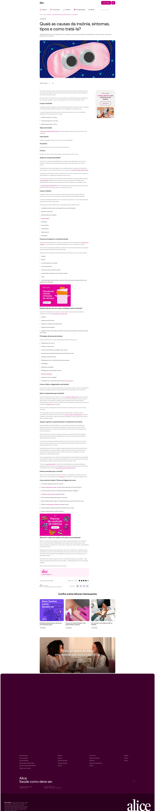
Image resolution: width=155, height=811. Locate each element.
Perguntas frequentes (62, 763)
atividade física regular (50, 487)
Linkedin (126, 758)
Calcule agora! (105, 103)
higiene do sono (50, 404)
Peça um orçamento (77, 659)
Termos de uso (92, 755)
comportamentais (44, 180)
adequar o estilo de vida (72, 397)
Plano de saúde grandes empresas (26, 763)
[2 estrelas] (81, 580)
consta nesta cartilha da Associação (79, 170)
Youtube (126, 760)
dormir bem (69, 380)
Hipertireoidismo (45, 218)
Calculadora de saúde (62, 760)
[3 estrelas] (84, 580)
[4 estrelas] (86, 580)
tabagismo (62, 476)
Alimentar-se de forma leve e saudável (50, 494)
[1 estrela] (79, 580)
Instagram (126, 755)
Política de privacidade (94, 758)
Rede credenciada (23, 755)
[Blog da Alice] (42, 3)
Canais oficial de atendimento (95, 763)
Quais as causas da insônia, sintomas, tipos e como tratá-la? (65, 14)
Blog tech (60, 758)
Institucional (91, 760)
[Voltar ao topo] (134, 781)
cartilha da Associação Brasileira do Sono (66, 467)
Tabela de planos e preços (25, 768)
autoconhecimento (50, 464)
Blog (44, 14)
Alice (41, 14)
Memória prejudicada (46, 374)
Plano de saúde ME (23, 758)
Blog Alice (60, 755)
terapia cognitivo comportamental (73, 414)
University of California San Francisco (50, 131)
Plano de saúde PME (23, 760)
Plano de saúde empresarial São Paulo (27, 765)
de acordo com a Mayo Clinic (60, 313)
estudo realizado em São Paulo (49, 185)
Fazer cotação (106, 2)
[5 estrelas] (88, 580)
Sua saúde (49, 14)
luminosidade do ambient (52, 504)
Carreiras (60, 765)
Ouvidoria (91, 765)
